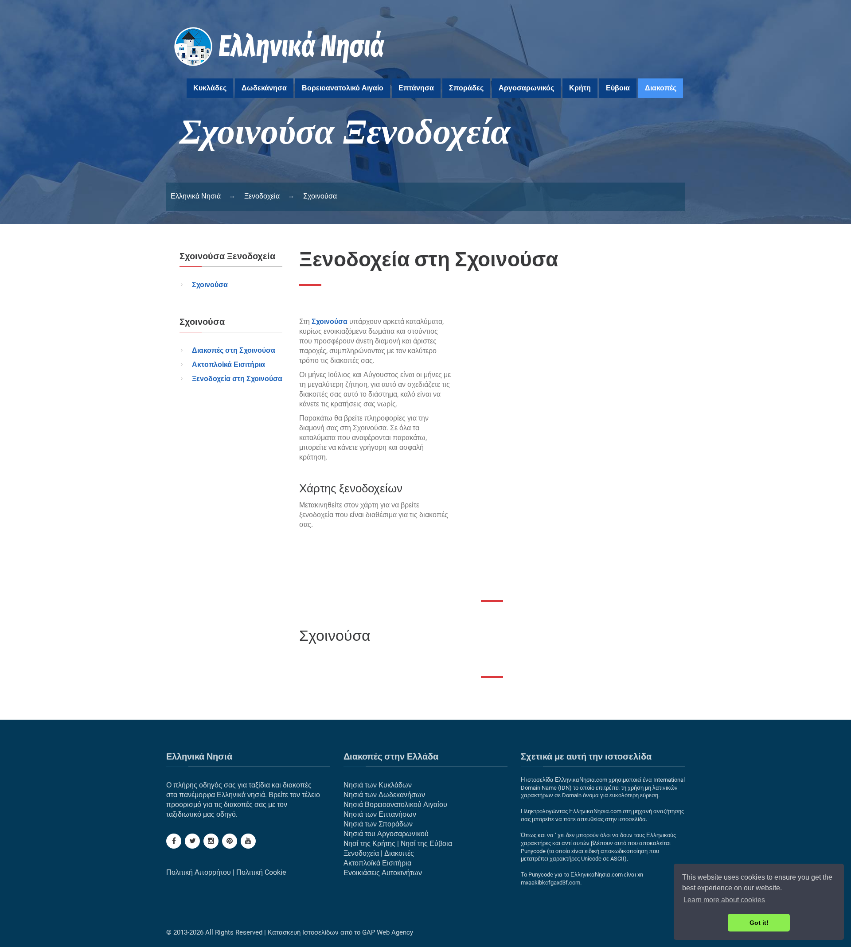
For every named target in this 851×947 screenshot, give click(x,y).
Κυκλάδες (209, 88)
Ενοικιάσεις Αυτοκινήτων (383, 873)
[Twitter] (192, 841)
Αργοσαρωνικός (526, 88)
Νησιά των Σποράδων (378, 824)
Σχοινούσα (210, 285)
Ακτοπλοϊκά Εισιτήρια (228, 364)
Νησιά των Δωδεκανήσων (384, 795)
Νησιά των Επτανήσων (380, 814)
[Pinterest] (229, 841)
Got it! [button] (759, 922)
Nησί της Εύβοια (426, 843)
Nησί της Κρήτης (369, 843)
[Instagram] (211, 841)
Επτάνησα (416, 88)
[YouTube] (248, 841)
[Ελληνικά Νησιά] (280, 71)
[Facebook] (173, 841)
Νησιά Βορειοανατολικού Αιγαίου (395, 804)
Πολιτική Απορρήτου (198, 872)
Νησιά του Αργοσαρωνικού (386, 834)
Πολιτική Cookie (261, 872)
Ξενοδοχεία (361, 853)
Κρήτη (580, 88)
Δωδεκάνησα (264, 88)
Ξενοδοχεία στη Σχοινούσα (237, 378)
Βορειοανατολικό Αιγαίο (342, 88)
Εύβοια (618, 88)
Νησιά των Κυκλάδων (378, 785)
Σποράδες (466, 88)
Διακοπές (660, 88)
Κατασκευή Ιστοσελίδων (303, 932)
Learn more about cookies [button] (724, 900)
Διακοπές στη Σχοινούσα (233, 350)
